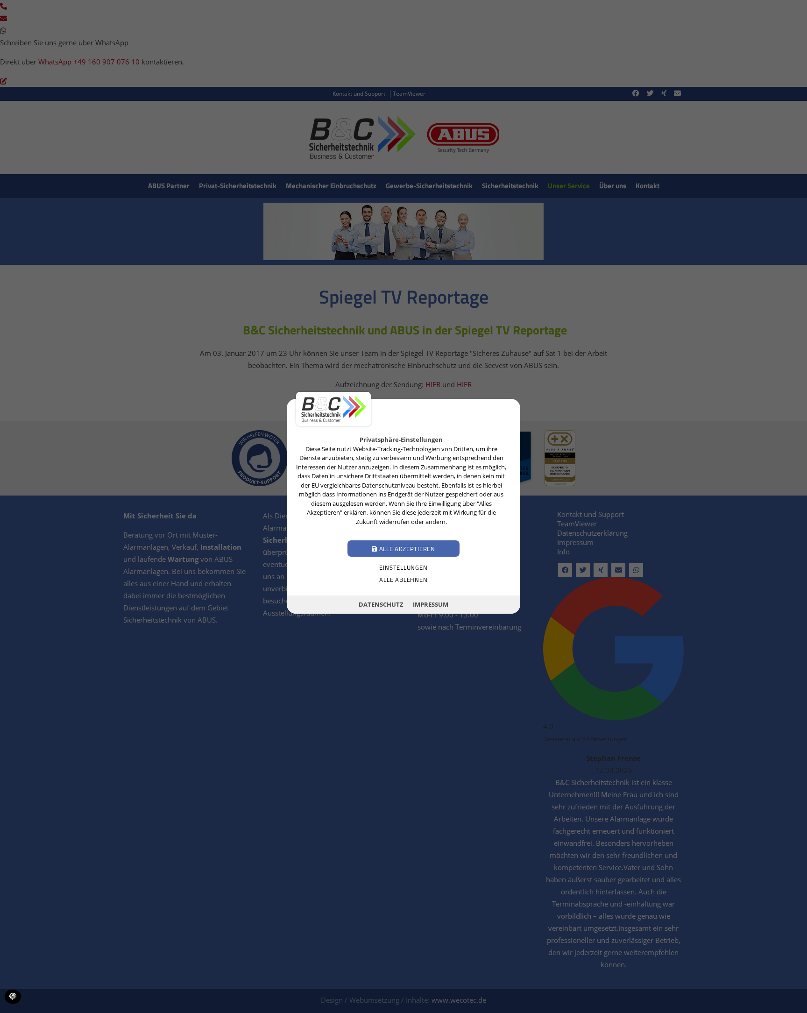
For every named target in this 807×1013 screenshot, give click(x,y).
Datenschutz (381, 604)
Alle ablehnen (403, 580)
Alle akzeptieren (406, 549)
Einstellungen (403, 568)
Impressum (430, 604)
